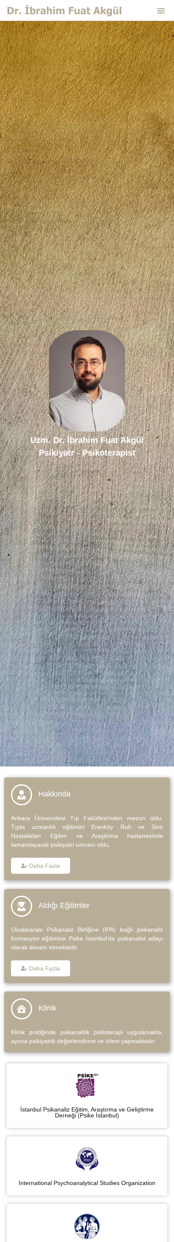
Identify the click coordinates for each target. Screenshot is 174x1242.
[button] (161, 10)
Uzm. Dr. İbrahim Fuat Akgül (87, 440)
